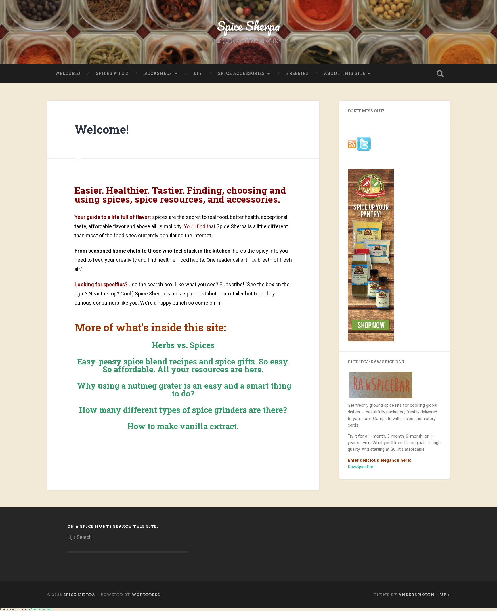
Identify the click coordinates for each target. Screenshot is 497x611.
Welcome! (67, 73)
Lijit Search (79, 537)
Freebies (297, 73)
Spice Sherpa (248, 26)
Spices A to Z (112, 73)
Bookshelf (158, 73)
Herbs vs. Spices (183, 345)
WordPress (146, 594)
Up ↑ (445, 594)
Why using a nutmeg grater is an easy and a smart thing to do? (183, 389)
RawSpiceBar (360, 466)
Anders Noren (416, 594)
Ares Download (40, 609)
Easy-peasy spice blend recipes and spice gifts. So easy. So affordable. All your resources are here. (183, 365)
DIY (198, 73)
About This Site (344, 73)
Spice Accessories (241, 73)
